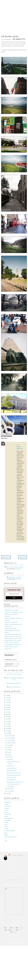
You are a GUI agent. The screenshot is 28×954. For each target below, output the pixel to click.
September (10, 742)
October (9, 740)
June (8, 750)
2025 (7, 695)
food (5, 810)
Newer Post (6, 557)
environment (7, 806)
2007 (7, 793)
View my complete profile (14, 879)
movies (6, 822)
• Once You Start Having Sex (11, 642)
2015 (7, 716)
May (8, 752)
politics (6, 828)
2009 (7, 731)
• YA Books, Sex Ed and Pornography (13, 612)
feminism (6, 808)
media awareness (8, 818)
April (8, 754)
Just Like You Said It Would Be (14, 674)
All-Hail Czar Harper (12, 770)
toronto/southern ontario (10, 836)
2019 (7, 707)
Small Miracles (10, 786)
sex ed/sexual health (9, 830)
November (10, 738)
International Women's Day (13, 775)
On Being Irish (10, 766)
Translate (16, 666)
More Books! (10, 759)
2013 (7, 721)
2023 (7, 700)
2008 (7, 733)
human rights (7, 814)
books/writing (7, 802)
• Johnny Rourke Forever (10, 628)
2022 (7, 702)
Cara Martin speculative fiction (14, 683)
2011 (7, 726)
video (5, 840)
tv (4, 838)
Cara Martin (18, 568)
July (8, 747)
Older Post (22, 557)
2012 (7, 723)
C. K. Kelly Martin (19, 446)
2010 (7, 728)
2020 (7, 705)
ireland (15, 39)
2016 (7, 714)
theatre (6, 834)
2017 (7, 712)
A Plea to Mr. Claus (11, 777)
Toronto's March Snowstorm (14, 772)
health (5, 812)
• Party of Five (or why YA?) (10, 622)
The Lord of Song (11, 768)
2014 (7, 719)
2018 (7, 709)
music (5, 824)
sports (5, 832)
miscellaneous (8, 820)
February (9, 788)
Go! (14, 598)
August (9, 745)
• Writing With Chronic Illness (11, 610)
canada (6, 804)
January (9, 791)
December (10, 735)
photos (9, 436)
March (9, 757)
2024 (7, 697)
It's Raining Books (11, 779)
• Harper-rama (7, 648)
